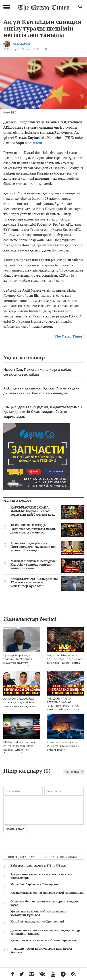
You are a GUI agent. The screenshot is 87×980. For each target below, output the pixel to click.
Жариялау (15, 829)
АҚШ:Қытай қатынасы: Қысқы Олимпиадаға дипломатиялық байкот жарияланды (41, 390)
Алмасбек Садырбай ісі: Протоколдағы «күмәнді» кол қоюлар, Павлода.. (33, 546)
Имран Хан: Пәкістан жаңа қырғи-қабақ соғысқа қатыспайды (37, 371)
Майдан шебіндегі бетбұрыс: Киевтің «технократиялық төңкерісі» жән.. (33, 564)
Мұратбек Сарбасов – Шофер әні (34, 884)
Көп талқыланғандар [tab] (61, 857)
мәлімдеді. (34, 142)
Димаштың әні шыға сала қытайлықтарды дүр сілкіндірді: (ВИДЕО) (45, 931)
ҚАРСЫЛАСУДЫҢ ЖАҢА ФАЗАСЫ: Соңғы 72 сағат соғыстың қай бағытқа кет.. (32, 511)
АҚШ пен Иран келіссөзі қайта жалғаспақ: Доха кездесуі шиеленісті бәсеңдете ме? (19, 747)
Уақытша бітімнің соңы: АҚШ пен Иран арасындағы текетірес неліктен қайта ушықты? (65, 660)
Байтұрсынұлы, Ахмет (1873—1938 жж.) (39, 865)
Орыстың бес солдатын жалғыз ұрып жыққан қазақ (44, 903)
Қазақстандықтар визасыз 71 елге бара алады (43, 940)
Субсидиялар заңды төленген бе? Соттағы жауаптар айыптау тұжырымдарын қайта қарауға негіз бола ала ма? (20, 662)
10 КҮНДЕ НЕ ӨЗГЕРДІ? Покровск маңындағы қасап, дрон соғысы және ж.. (33, 528)
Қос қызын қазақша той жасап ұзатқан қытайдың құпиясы (39, 913)
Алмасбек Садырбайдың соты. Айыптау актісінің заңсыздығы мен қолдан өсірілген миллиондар (19, 704)
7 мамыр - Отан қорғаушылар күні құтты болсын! (41, 950)
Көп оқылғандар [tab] (21, 857)
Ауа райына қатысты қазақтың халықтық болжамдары (41, 875)
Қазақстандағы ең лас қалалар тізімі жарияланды (47, 892)
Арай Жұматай (22, 43)
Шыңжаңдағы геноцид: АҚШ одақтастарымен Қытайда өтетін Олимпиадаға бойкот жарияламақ (42, 412)
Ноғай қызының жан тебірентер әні (37, 921)
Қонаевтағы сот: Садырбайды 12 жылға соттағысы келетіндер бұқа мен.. (34, 582)
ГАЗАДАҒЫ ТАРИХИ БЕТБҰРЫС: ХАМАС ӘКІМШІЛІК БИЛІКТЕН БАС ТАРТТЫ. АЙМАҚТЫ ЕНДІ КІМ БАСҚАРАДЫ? (63, 706)
